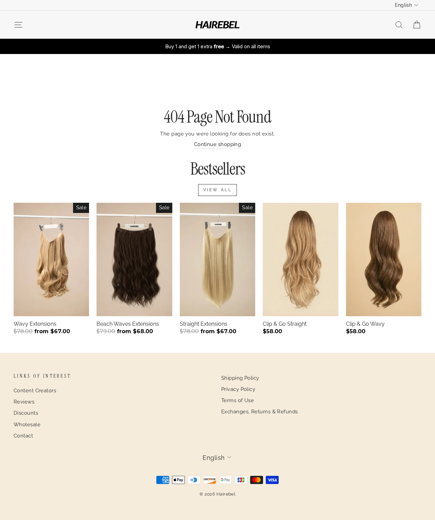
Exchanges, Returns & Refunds (259, 412)
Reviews (24, 402)
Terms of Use (237, 400)
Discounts (26, 413)
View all (217, 189)
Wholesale (27, 425)
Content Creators (35, 391)
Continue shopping (217, 144)
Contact (23, 436)
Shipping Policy (240, 378)
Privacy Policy (238, 389)
